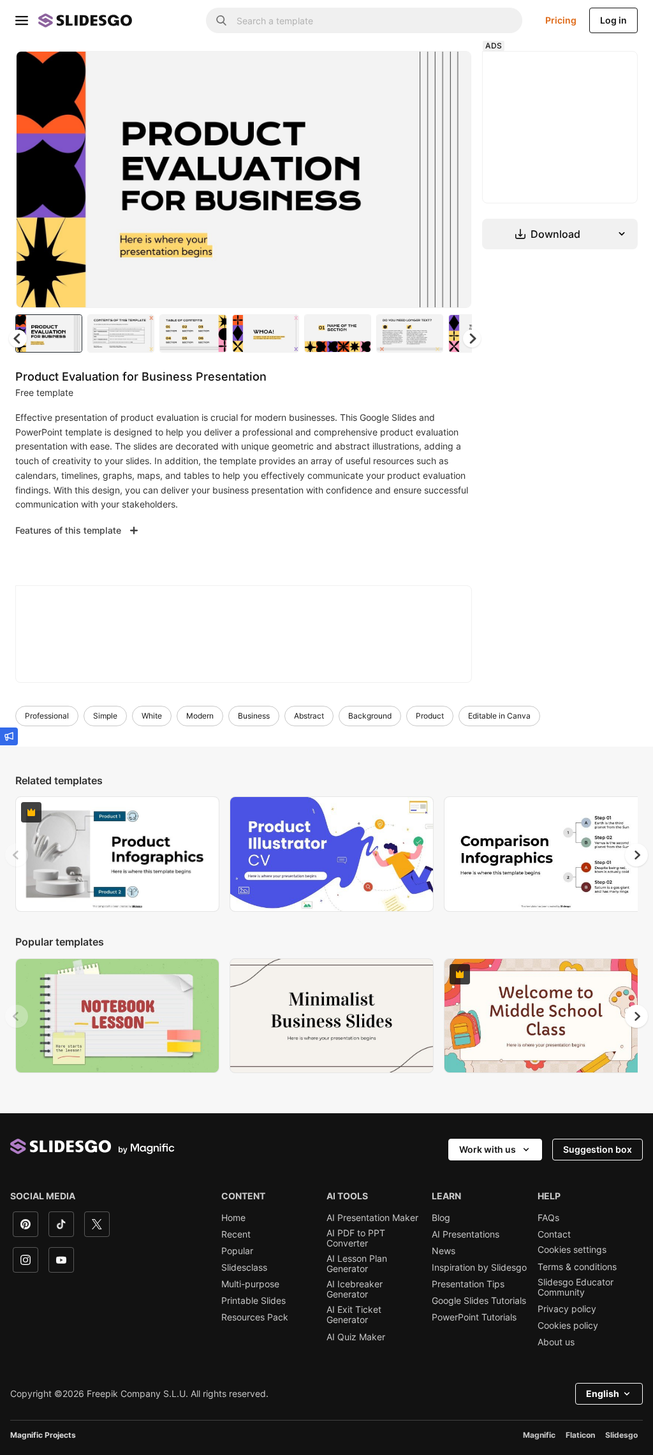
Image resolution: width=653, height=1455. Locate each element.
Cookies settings (572, 1250)
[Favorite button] (416, 71)
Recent (236, 1234)
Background (370, 715)
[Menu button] (21, 20)
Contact (554, 1234)
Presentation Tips (468, 1284)
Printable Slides (253, 1301)
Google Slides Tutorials (479, 1301)
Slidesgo (621, 1435)
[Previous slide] (16, 855)
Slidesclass (244, 1267)
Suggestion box (597, 1149)
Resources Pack (254, 1317)
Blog (441, 1218)
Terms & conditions (577, 1267)
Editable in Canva (499, 715)
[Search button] (221, 20)
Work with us (487, 1149)
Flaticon (580, 1435)
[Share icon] (449, 71)
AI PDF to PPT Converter (355, 1238)
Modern (200, 715)
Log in (613, 20)
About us (556, 1342)
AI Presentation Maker (372, 1218)
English (602, 1393)
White (152, 715)
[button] (472, 338)
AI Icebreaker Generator (354, 1289)
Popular (237, 1251)
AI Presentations (465, 1234)
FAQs (548, 1218)
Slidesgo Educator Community (575, 1287)
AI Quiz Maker (355, 1337)
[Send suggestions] (9, 736)
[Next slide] (452, 179)
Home (233, 1218)
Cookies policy (568, 1325)
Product (430, 715)
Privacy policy (567, 1309)
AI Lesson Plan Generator (356, 1264)
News (443, 1251)
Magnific (539, 1435)
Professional (47, 715)
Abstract (309, 715)
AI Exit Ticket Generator (353, 1315)
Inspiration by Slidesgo (479, 1267)
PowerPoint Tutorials (474, 1317)
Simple (105, 715)
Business (254, 715)
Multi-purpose (250, 1284)
